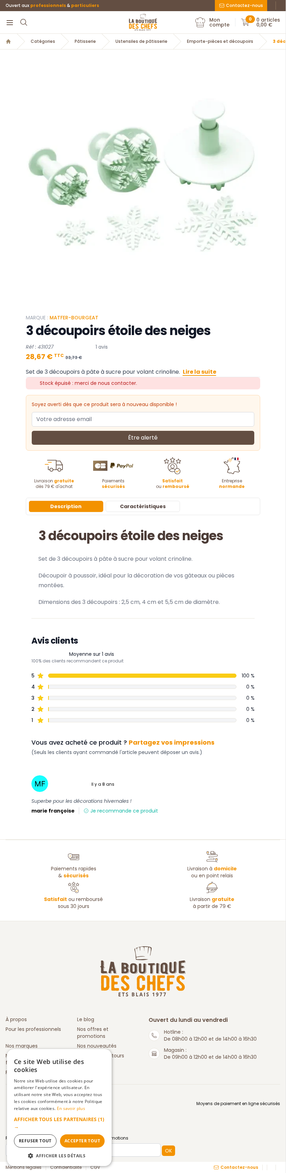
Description (66, 506)
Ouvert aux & (52, 5)
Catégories (43, 41)
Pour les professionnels (33, 1029)
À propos (16, 1019)
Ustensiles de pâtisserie (141, 41)
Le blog (85, 1019)
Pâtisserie (85, 41)
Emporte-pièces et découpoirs (220, 41)
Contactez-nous (244, 5)
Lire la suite (199, 372)
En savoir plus (71, 1108)
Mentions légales (24, 1167)
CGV (95, 1167)
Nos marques (22, 1045)
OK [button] (168, 1150)
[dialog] (59, 1107)
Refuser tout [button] (35, 1141)
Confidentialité (66, 1167)
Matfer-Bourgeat (74, 317)
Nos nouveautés (96, 1045)
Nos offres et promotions (92, 1033)
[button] (59, 1123)
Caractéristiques (143, 506)
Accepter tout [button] (82, 1141)
